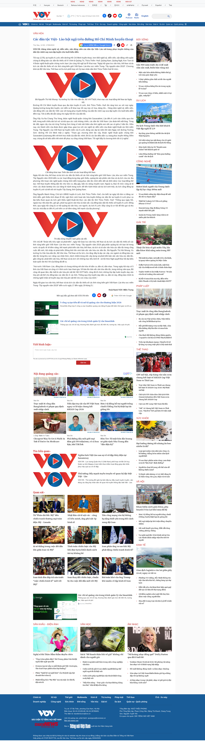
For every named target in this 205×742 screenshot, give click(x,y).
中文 (34, 5)
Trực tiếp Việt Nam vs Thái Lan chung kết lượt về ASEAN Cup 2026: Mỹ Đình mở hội (154, 387)
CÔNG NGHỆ (143, 161)
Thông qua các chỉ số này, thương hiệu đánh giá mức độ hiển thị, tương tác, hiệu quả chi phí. (95, 325)
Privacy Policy (66, 358)
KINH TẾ (141, 545)
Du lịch (162, 24)
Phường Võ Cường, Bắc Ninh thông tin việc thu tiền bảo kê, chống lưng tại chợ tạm (155, 580)
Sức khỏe (132, 24)
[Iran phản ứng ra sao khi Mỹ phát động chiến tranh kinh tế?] (117, 535)
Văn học (85, 624)
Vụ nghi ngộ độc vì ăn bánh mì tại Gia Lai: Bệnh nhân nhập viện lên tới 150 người (154, 537)
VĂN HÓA (38, 33)
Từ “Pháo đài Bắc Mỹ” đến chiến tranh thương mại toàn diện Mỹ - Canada (47, 518)
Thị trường (73, 24)
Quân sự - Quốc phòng (174, 24)
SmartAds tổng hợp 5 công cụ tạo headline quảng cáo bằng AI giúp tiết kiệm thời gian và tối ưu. (96, 306)
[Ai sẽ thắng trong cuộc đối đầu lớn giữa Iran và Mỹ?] (49, 535)
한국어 (116, 5)
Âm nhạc (133, 624)
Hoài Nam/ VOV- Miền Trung (121, 290)
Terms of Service (79, 358)
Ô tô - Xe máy (100, 24)
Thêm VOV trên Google (123, 296)
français (47, 5)
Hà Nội (59, 16)
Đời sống (140, 24)
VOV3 (91, 2)
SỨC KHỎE (142, 418)
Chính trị (34, 24)
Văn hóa (148, 24)
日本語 (94, 5)
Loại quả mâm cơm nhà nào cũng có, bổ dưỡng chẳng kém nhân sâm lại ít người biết (154, 453)
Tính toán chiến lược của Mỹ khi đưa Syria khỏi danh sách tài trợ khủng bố (82, 550)
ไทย (170, 5)
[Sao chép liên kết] (127, 45)
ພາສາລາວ (130, 5)
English (145, 16)
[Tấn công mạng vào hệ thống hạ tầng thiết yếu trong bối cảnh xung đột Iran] (117, 504)
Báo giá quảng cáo (71, 720)
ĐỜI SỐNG (142, 39)
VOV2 (82, 2)
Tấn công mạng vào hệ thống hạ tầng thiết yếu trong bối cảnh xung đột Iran (117, 518)
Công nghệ (123, 24)
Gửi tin (83, 363)
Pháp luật (82, 24)
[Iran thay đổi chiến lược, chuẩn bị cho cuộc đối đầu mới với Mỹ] (83, 566)
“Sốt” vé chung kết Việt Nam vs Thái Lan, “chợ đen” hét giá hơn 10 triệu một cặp (155, 410)
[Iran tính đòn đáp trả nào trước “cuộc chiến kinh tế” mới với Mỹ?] (49, 566)
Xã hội (41, 24)
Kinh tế (65, 24)
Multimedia (57, 24)
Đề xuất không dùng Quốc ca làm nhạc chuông (149, 669)
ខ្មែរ (106, 5)
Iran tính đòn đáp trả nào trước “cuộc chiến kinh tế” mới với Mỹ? (48, 581)
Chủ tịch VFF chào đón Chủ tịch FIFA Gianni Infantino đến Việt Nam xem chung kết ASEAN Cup (154, 397)
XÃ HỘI (140, 481)
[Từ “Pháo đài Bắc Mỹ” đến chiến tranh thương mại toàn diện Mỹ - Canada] (49, 504)
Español (158, 5)
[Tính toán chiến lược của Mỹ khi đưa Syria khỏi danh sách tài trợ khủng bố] (83, 535)
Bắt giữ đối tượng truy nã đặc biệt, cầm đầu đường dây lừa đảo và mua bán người (155, 328)
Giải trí (155, 24)
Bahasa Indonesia (78, 5)
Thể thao (90, 24)
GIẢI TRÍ (141, 222)
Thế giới (48, 24)
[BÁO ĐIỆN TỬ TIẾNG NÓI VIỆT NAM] (41, 16)
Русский (145, 5)
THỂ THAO (142, 349)
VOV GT (128, 2)
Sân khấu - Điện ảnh (45, 624)
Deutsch (60, 5)
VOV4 (100, 2)
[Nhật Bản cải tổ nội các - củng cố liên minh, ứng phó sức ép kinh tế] (83, 504)
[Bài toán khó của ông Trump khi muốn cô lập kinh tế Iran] (117, 566)
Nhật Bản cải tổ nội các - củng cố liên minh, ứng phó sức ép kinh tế (82, 518)
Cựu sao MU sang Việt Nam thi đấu (153, 404)
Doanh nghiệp (112, 24)
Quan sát (38, 492)
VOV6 (118, 2)
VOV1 (73, 2)
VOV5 (109, 2)
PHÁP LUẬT (142, 286)
